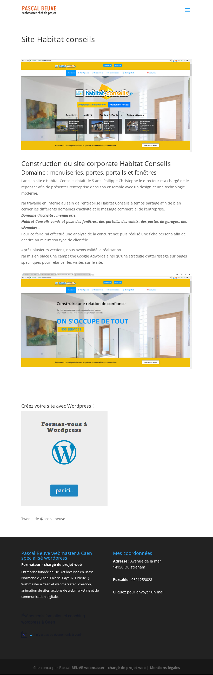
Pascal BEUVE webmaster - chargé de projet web (103, 667)
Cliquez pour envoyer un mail (138, 592)
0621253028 (141, 579)
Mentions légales (165, 667)
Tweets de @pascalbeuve (43, 518)
